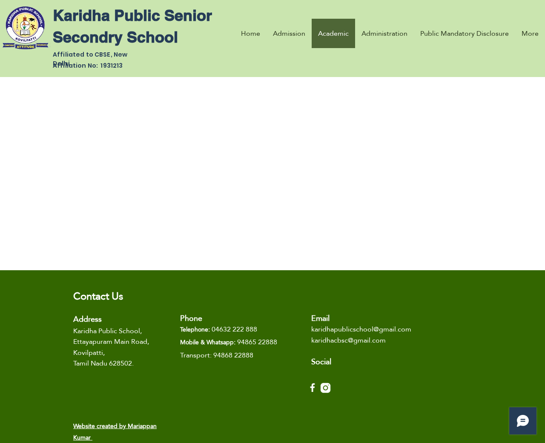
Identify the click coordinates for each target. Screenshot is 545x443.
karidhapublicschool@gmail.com (361, 329)
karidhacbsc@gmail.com (348, 340)
